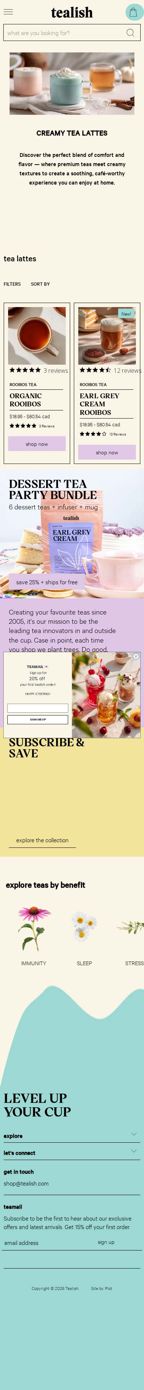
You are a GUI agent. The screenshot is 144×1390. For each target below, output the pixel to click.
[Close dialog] (136, 656)
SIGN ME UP (37, 720)
